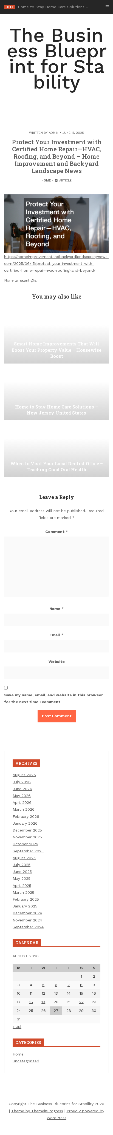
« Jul (17, 1027)
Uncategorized (26, 1061)
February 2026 (26, 816)
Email (56, 635)
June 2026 (22, 789)
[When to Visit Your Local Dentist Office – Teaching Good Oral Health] (56, 449)
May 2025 (21, 878)
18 (31, 1002)
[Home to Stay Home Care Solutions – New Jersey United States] (56, 392)
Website (57, 661)
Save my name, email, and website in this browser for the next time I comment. (53, 698)
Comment (56, 531)
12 (43, 993)
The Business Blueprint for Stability (57, 58)
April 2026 (22, 802)
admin (53, 133)
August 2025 (24, 858)
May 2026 (22, 795)
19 (43, 1002)
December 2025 (27, 830)
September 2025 (28, 851)
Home (46, 180)
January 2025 (25, 906)
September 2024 (28, 927)
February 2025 (26, 899)
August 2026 (24, 775)
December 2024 (27, 913)
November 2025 (27, 837)
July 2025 (21, 864)
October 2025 (25, 844)
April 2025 (22, 885)
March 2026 (24, 809)
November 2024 (27, 920)
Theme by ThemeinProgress (37, 1111)
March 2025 (23, 892)
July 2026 (22, 782)
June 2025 (22, 871)
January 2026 (25, 823)
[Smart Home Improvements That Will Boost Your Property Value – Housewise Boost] (56, 336)
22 (81, 1002)
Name (56, 608)
